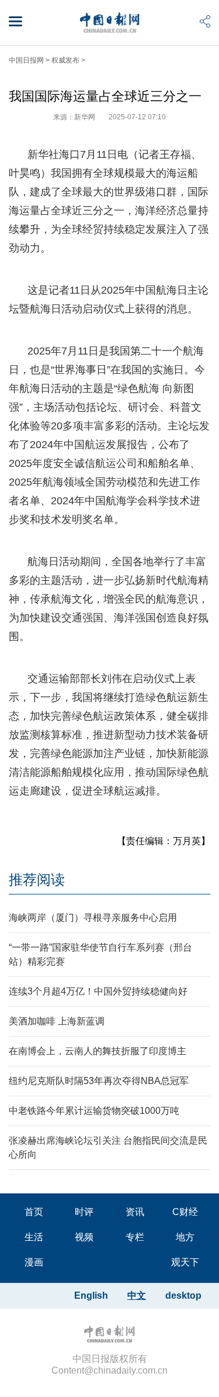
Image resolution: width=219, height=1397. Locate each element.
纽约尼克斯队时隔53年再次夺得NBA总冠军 (99, 1081)
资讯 (135, 1212)
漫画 (34, 1262)
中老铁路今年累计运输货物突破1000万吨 (94, 1111)
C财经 (185, 1212)
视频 (84, 1237)
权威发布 (65, 60)
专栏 (135, 1237)
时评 (84, 1212)
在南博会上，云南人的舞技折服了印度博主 (97, 1051)
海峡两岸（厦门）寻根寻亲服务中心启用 (93, 918)
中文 (136, 1295)
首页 (34, 1212)
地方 (185, 1237)
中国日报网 (26, 60)
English (91, 1295)
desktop (183, 1295)
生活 (34, 1237)
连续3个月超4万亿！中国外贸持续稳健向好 (98, 991)
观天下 (185, 1262)
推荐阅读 (37, 879)
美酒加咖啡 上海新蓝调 (57, 1021)
